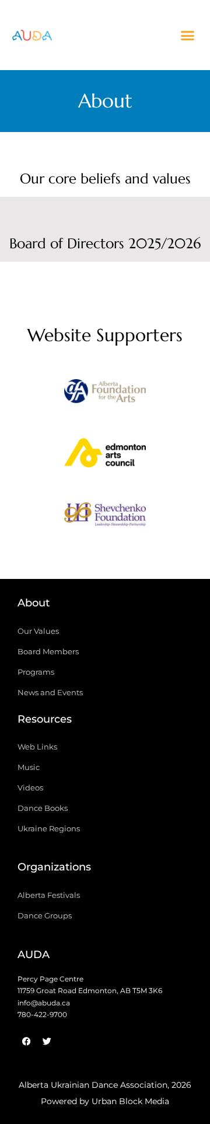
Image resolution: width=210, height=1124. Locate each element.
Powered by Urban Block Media (105, 1101)
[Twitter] (46, 1041)
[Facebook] (26, 1041)
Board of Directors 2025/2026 (105, 243)
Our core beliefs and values (105, 179)
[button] (188, 35)
